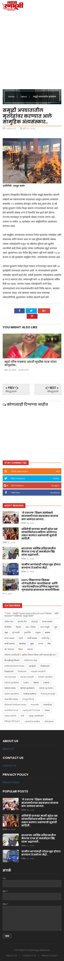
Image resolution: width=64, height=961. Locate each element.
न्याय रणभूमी (44, 626)
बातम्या (47, 632)
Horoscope (10, 676)
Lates (26, 682)
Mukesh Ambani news (15, 704)
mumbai (47, 704)
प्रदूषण (38, 632)
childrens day (30, 660)
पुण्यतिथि (27, 632)
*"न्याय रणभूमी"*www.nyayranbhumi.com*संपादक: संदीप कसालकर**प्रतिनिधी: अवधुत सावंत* (31, 614)
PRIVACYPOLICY (12, 721)
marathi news (11, 699)
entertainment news (14, 665)
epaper (32, 665)
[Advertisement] (32, 49)
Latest (46, 682)
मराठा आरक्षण (9, 638)
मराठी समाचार (9, 643)
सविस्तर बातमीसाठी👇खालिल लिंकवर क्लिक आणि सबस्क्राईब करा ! (30, 654)
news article (10, 715)
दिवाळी (18, 626)
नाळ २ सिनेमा (30, 626)
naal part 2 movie (31, 710)
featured (45, 665)
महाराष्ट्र (22, 643)
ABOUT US (8, 748)
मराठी (21, 638)
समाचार (30, 649)
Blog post (11, 391)
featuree (22, 671)
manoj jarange (48, 693)
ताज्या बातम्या (47, 621)
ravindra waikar (32, 721)
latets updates (11, 693)
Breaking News (11, 660)
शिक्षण (20, 649)
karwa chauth (27, 676)
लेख (48, 643)
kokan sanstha (45, 676)
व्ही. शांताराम (9, 649)
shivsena (49, 721)
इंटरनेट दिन (22, 621)
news (47, 710)
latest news (10, 687)
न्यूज (6, 632)
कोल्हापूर (34, 621)
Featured (9, 671)
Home (11, 96)
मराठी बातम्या (32, 638)
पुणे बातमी (16, 632)
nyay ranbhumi (36, 715)
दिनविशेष (7, 626)
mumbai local (11, 710)
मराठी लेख (45, 638)
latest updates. (46, 687)
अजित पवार (8, 621)
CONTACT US (9, 765)
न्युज (55, 626)
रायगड (40, 643)
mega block (28, 699)
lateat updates (11, 682)
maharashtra (29, 693)
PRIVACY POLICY (11, 782)
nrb (22, 715)
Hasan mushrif (38, 671)
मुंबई (32, 643)
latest (24, 96)
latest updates (27, 687)
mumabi (35, 704)
